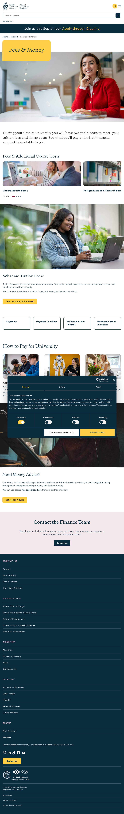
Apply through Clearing (81, 28)
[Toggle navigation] (119, 6)
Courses (6, 569)
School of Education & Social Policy (19, 612)
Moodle (6, 700)
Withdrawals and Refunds (76, 323)
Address (7, 737)
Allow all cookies (97, 432)
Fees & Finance (10, 581)
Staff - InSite (9, 693)
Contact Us (62, 543)
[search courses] (118, 15)
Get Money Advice (14, 499)
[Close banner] (114, 380)
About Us (7, 650)
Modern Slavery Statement (12, 805)
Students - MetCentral (13, 687)
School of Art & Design (14, 606)
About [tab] (98, 387)
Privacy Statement (9, 800)
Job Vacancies (9, 669)
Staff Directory (10, 731)
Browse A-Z (8, 21)
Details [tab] (62, 387)
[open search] (114, 6)
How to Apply (9, 575)
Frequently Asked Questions (106, 323)
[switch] (48, 422)
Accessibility (7, 795)
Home (5, 37)
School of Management (14, 619)
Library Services (10, 712)
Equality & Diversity (12, 656)
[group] (42, 177)
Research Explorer (11, 706)
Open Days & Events (12, 588)
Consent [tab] (25, 387)
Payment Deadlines (46, 321)
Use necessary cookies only (61, 432)
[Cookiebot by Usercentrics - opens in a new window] (97, 380)
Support (14, 37)
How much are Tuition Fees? (20, 301)
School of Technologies (14, 631)
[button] (13, 196)
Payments (11, 321)
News (5, 662)
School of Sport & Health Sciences (19, 625)
